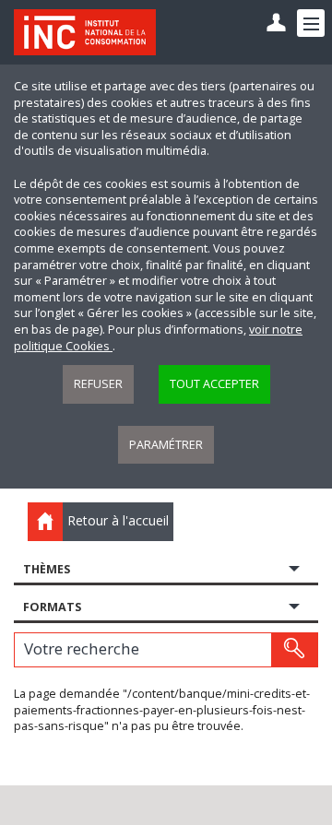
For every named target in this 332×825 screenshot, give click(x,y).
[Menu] (311, 23)
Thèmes (46, 569)
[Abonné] (276, 23)
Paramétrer (166, 445)
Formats (52, 607)
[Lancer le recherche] (294, 649)
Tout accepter (214, 384)
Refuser (98, 384)
